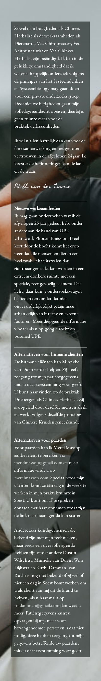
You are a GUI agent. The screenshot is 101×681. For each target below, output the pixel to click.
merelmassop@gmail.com (38, 462)
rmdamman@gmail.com (36, 605)
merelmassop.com (31, 477)
